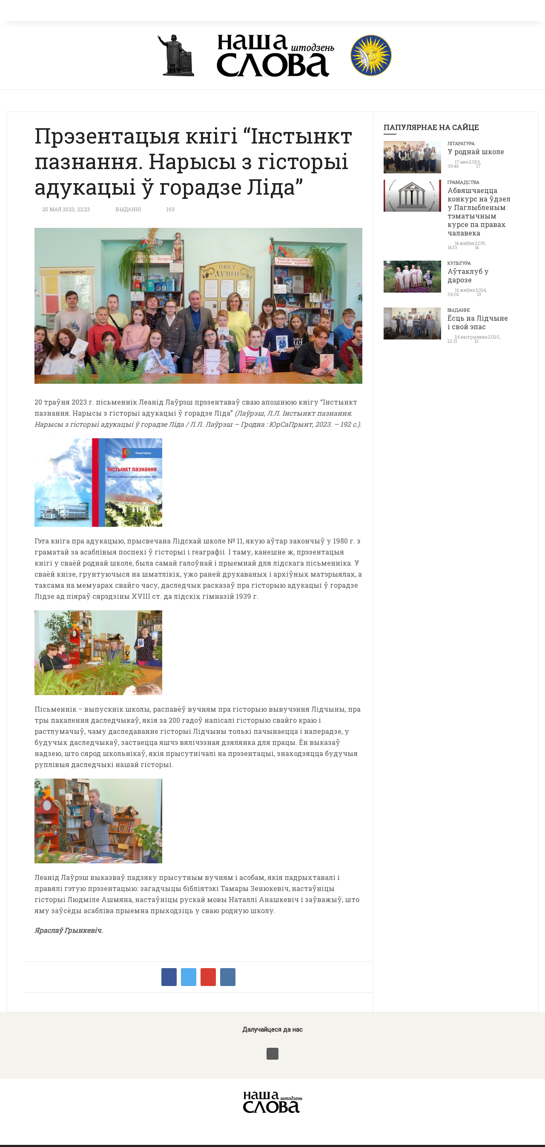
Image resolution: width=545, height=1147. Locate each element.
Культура (459, 263)
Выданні (128, 209)
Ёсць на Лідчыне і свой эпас (477, 322)
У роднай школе (475, 151)
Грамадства (463, 182)
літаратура (461, 143)
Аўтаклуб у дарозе (468, 275)
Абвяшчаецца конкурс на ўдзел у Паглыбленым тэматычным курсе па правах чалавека (479, 211)
